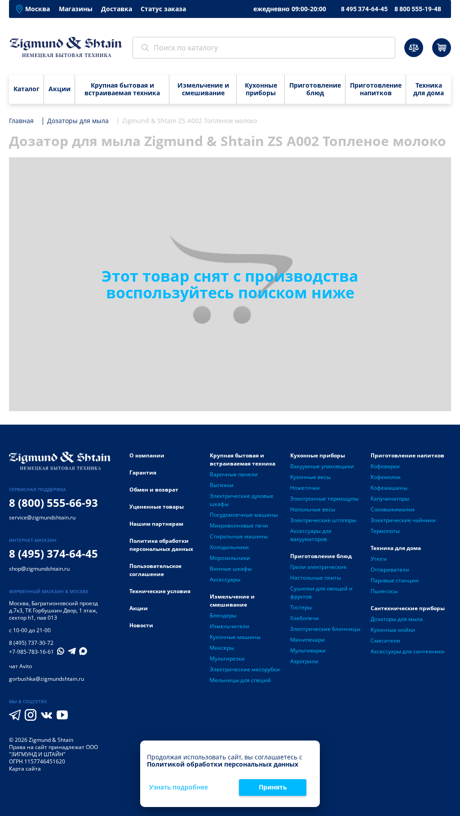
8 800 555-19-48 (417, 9)
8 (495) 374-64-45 (53, 553)
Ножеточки (305, 488)
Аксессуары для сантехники (408, 651)
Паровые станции (395, 580)
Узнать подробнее (178, 787)
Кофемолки (386, 477)
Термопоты (385, 531)
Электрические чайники (403, 520)
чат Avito (20, 666)
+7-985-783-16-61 (31, 652)
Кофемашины (389, 488)
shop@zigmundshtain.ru (39, 568)
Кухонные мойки (393, 630)
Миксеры (222, 648)
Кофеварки (385, 466)
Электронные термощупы (324, 498)
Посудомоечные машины (244, 515)
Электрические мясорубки (245, 669)
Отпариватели (390, 569)
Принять (273, 787)
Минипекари (307, 639)
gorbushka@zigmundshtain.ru (46, 679)
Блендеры (223, 615)
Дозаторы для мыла (397, 619)
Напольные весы (312, 509)
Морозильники (230, 558)
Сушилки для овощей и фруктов (321, 592)
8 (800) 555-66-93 (53, 502)
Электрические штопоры (323, 520)
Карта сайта (25, 768)
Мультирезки (227, 658)
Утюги (379, 559)
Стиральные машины (239, 536)
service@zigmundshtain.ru (42, 517)
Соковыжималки (393, 509)
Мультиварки (308, 650)
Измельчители (229, 626)
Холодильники (229, 547)
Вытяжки (222, 485)
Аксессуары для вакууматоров (311, 535)
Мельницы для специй (240, 680)
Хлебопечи (304, 618)
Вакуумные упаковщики (322, 466)
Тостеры (301, 607)
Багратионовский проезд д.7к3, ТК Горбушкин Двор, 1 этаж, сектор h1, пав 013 (53, 610)
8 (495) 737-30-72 (31, 643)
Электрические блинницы (325, 629)
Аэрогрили (304, 661)
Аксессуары (225, 579)
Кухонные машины (235, 637)
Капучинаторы (390, 498)
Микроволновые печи (239, 525)
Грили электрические (318, 567)
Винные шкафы (231, 568)
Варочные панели (234, 474)
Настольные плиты (315, 577)
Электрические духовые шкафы (242, 500)
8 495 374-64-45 (364, 9)
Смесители (385, 640)
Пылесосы (384, 591)
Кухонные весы (310, 477)
